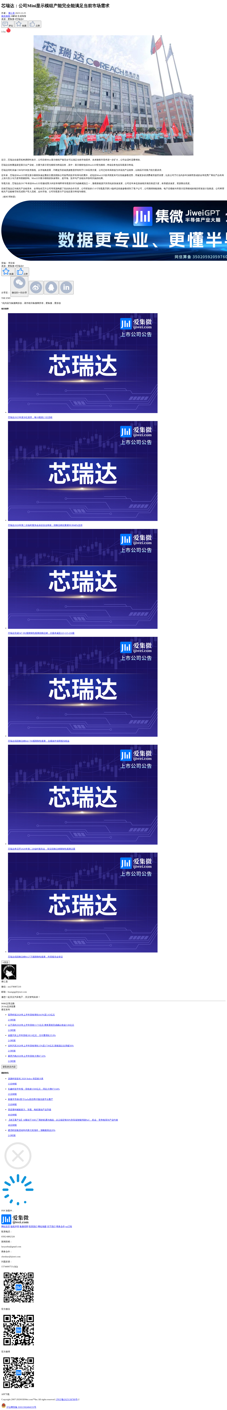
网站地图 (42, 1226)
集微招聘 (24, 1226)
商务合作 (60, 1226)
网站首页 (5, 1226)
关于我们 (51, 1226)
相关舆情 (5, 16)
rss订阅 (68, 1226)
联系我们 (33, 1226)
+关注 (5, 962)
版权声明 (14, 1226)
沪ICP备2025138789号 (67, 1399)
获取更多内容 (9, 1067)
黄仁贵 (11, 13)
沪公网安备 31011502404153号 (21, 1407)
